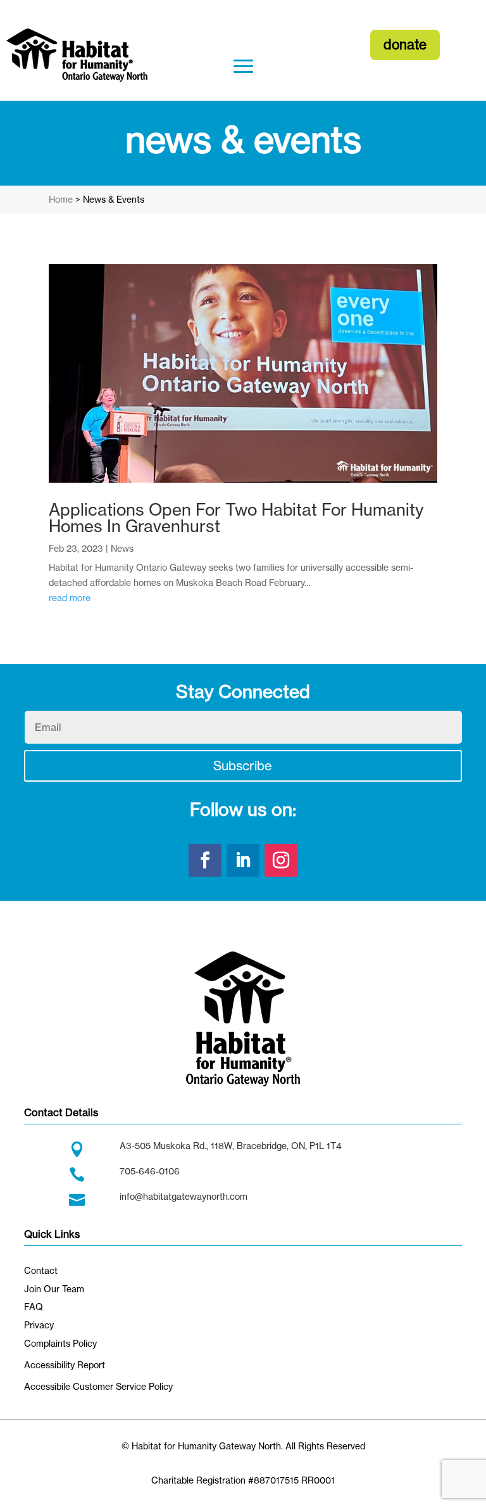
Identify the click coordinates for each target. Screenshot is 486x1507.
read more (69, 597)
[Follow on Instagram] (281, 860)
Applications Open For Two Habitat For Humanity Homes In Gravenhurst (236, 518)
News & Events (113, 199)
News (122, 548)
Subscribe (242, 765)
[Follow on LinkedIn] (243, 860)
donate (405, 44)
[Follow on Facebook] (205, 860)
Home (61, 199)
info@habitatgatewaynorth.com (183, 1196)
